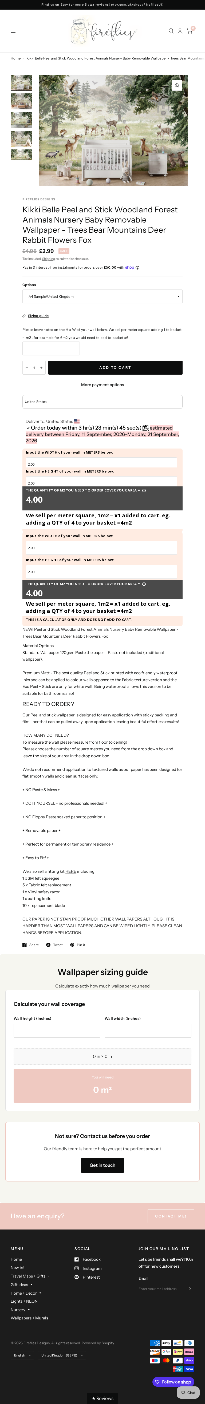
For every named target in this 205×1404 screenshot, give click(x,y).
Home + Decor (24, 1293)
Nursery (18, 1309)
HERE (70, 871)
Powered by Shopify (98, 1343)
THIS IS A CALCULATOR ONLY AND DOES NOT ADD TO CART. (79, 619)
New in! (17, 1267)
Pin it (81, 945)
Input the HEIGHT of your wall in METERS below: (70, 471)
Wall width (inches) (123, 1018)
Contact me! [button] (171, 1216)
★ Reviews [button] (102, 1398)
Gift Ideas (19, 1284)
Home (16, 58)
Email (143, 1278)
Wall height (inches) (33, 1018)
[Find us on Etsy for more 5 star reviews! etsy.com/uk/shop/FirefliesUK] (102, 4)
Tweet (58, 945)
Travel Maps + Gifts (28, 1276)
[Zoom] (177, 85)
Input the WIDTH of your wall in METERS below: (69, 452)
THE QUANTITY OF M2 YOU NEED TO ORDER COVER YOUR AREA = (86, 490)
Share (34, 945)
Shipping (48, 259)
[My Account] (180, 31)
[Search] (171, 31)
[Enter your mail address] (189, 1289)
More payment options (102, 384)
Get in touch (102, 1165)
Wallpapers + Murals (29, 1317)
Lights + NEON (24, 1301)
